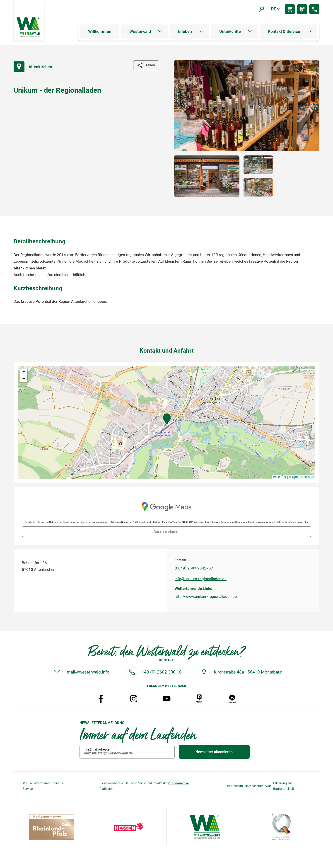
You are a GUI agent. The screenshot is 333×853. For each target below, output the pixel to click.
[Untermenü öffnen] (160, 31)
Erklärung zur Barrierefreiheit (283, 785)
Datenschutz (254, 786)
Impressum (235, 786)
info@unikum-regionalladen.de (201, 579)
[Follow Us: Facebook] (100, 698)
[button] (167, 419)
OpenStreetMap (303, 477)
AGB (268, 786)
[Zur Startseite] (29, 27)
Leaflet (281, 477)
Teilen (150, 65)
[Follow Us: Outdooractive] (199, 698)
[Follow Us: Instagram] (133, 698)
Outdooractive (178, 783)
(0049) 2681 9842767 (194, 568)
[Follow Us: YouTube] (166, 698)
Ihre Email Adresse (96, 749)
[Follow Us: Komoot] (232, 698)
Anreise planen (166, 531)
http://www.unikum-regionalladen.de (206, 596)
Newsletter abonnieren (214, 752)
